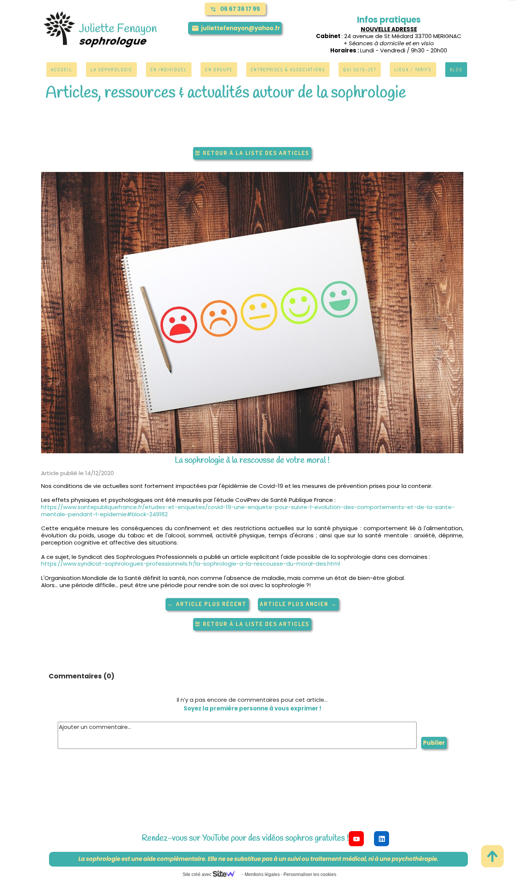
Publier (434, 743)
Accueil (61, 69)
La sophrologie (111, 69)
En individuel (168, 69)
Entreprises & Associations (288, 69)
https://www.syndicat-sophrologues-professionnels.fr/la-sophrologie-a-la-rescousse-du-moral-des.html (190, 564)
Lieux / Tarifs (412, 69)
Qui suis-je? (359, 69)
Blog (456, 69)
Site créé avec (197, 874)
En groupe (219, 69)
